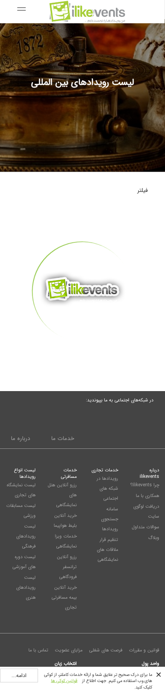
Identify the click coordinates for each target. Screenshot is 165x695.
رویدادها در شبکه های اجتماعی (107, 488)
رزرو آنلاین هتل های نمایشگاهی (62, 494)
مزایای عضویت (68, 650)
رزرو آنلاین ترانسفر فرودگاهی (67, 566)
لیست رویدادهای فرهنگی (26, 536)
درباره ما (20, 438)
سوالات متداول (145, 527)
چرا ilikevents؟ (144, 485)
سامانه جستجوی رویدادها (109, 519)
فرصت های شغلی (105, 650)
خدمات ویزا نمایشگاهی (66, 541)
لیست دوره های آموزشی (24, 561)
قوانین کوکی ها (64, 680)
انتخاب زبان (65, 663)
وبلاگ (153, 537)
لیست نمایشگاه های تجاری (21, 490)
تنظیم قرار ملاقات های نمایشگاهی (107, 549)
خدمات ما (62, 438)
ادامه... (19, 675)
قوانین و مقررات (144, 650)
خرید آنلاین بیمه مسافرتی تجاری (64, 597)
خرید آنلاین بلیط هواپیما (65, 520)
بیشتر (82, 355)
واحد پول (150, 663)
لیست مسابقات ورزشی (21, 510)
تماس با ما (38, 650)
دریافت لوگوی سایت (146, 511)
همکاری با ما (147, 495)
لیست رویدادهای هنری (26, 587)
